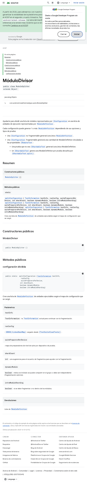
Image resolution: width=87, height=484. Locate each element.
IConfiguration (60, 121)
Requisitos (6, 444)
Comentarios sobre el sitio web (65, 471)
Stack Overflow (64, 459)
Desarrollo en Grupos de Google (42, 459)
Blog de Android (36, 448)
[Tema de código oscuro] (82, 245)
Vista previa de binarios (11, 452)
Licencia (39, 471)
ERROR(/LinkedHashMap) (16, 332)
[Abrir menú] (3, 2)
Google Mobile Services (67, 455)
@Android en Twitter (38, 441)
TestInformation (32, 198)
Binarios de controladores (12, 459)
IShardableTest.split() (23, 153)
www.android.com (65, 452)
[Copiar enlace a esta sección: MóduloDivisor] (20, 238)
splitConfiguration (13, 198)
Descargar (6, 448)
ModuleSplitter (11, 177)
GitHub (5, 462)
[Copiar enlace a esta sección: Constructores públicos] (36, 231)
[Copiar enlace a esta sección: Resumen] (17, 163)
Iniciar (77, 34)
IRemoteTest (26, 143)
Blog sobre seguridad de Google (42, 452)
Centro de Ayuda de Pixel (68, 444)
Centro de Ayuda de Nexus (68, 448)
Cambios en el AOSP (19, 25)
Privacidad (48, 471)
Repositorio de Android (11, 441)
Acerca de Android (10, 471)
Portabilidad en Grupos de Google (43, 462)
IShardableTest (38, 147)
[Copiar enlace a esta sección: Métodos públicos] (29, 260)
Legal (32, 471)
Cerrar (63, 34)
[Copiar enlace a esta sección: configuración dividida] (28, 267)
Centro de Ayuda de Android (69, 441)
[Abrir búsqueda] (48, 2)
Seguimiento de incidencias (69, 462)
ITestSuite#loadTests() (50, 332)
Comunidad (23, 471)
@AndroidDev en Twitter (39, 444)
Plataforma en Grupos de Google (43, 455)
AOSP (5, 48)
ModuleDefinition (45, 124)
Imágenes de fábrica (10, 455)
